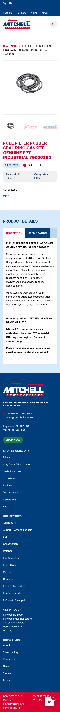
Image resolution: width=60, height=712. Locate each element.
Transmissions (11, 492)
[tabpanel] (30, 301)
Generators (9, 499)
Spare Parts (9, 478)
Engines (7, 485)
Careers (7, 12)
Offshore (8, 579)
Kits (5, 506)
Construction (10, 543)
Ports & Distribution (14, 586)
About (45, 12)
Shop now (13, 439)
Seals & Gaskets (12, 471)
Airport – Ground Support (17, 529)
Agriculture (9, 522)
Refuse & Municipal (14, 600)
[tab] (14, 233)
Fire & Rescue (11, 558)
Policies (7, 680)
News (34, 12)
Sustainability (10, 652)
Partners (21, 12)
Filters (16, 46)
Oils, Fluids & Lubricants (16, 464)
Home (6, 46)
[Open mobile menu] (46, 24)
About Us (8, 645)
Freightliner (9, 565)
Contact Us (9, 659)
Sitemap (7, 673)
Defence (7, 550)
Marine (7, 572)
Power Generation (13, 593)
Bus (5, 536)
